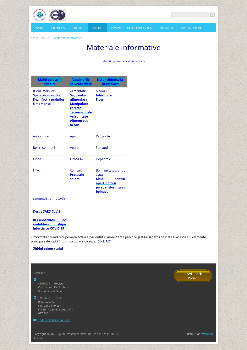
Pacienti (46, 38)
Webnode (207, 334)
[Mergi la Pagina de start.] (49, 19)
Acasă (34, 38)
